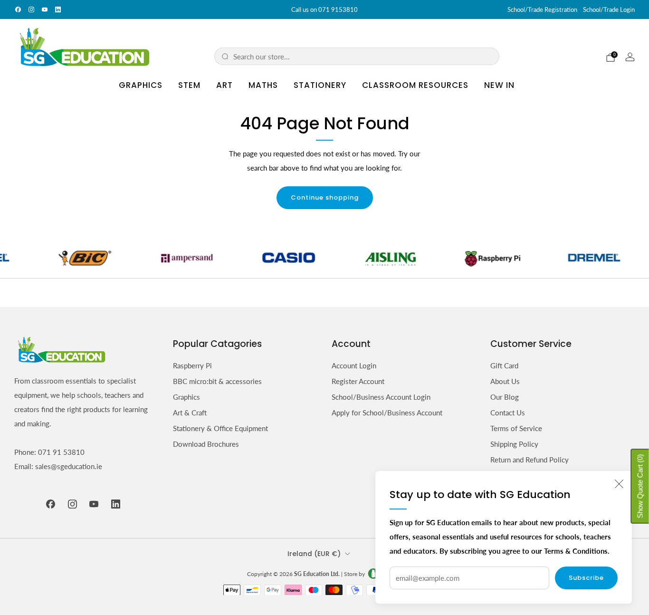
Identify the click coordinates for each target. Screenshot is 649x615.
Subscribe (586, 577)
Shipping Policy (514, 444)
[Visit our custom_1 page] (58, 9)
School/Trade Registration (542, 9)
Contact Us (507, 412)
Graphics (140, 85)
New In (499, 85)
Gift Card (504, 365)
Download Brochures (206, 444)
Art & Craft (190, 412)
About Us (505, 381)
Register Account (358, 381)
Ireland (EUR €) (314, 553)
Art (224, 85)
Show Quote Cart (640, 486)
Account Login (354, 365)
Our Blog (504, 397)
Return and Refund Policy (529, 459)
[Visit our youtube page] (44, 9)
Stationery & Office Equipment (220, 428)
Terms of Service (516, 428)
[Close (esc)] (619, 484)
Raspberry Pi (192, 365)
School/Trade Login (609, 9)
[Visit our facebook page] (18, 9)
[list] (324, 257)
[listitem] (324, 9)
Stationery (320, 85)
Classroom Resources (415, 85)
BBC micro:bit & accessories (217, 381)
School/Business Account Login (381, 397)
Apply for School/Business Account (387, 412)
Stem (189, 85)
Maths (263, 85)
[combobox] (362, 56)
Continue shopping (325, 197)
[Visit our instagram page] (31, 9)
